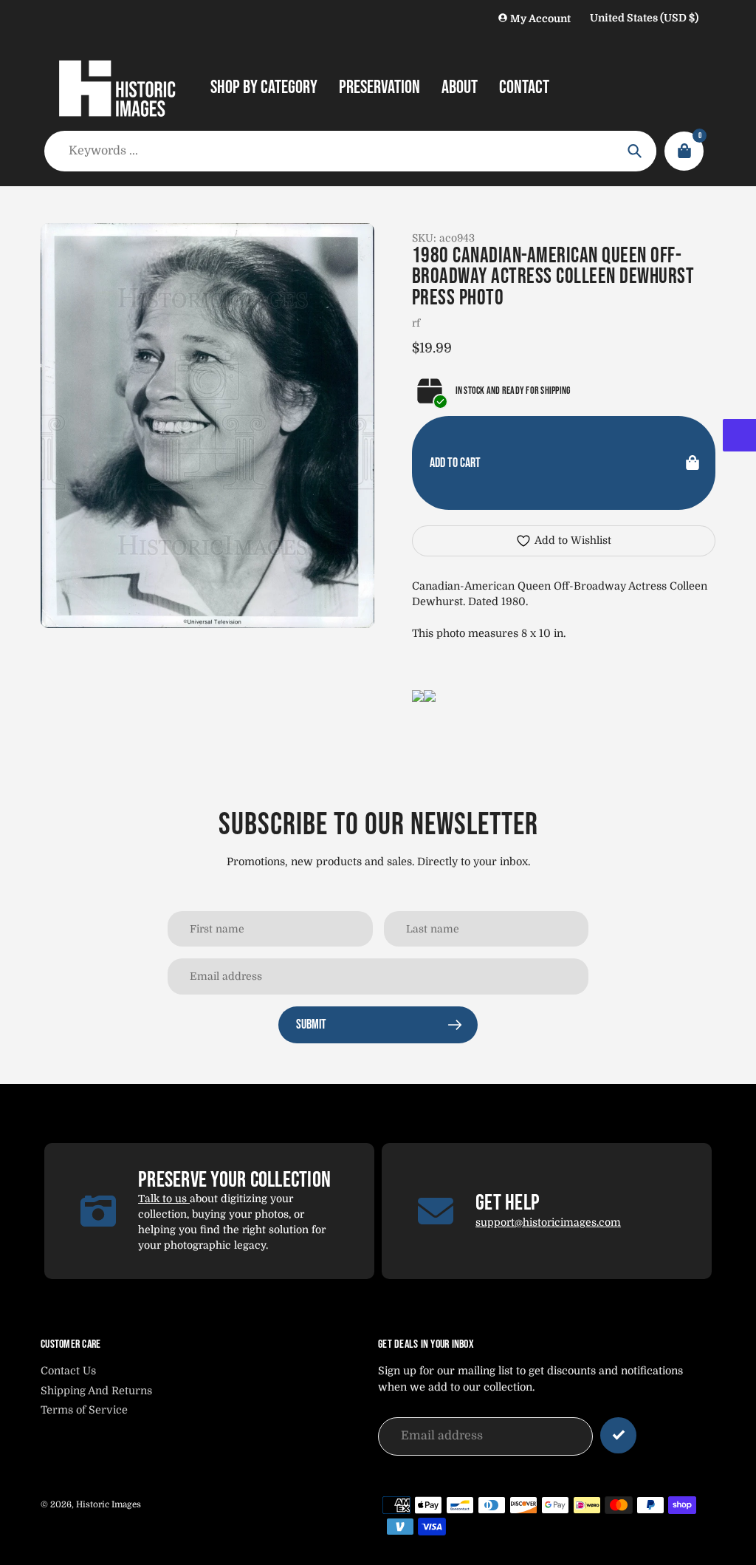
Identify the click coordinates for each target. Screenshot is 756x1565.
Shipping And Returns (96, 1391)
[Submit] (618, 1435)
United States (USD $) (644, 18)
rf (416, 323)
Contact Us (68, 1371)
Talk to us (164, 1198)
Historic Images (108, 1504)
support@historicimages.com (548, 1222)
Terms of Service (84, 1410)
